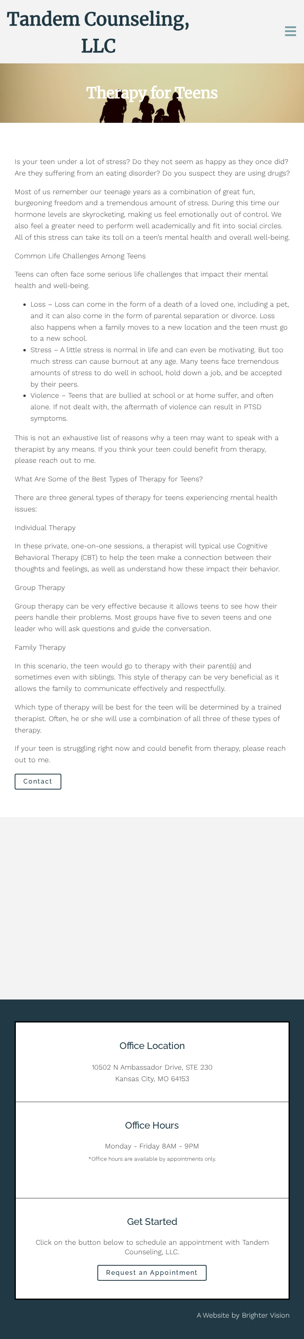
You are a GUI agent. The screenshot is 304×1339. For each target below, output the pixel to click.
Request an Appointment (152, 1272)
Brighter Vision (266, 1315)
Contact (38, 781)
